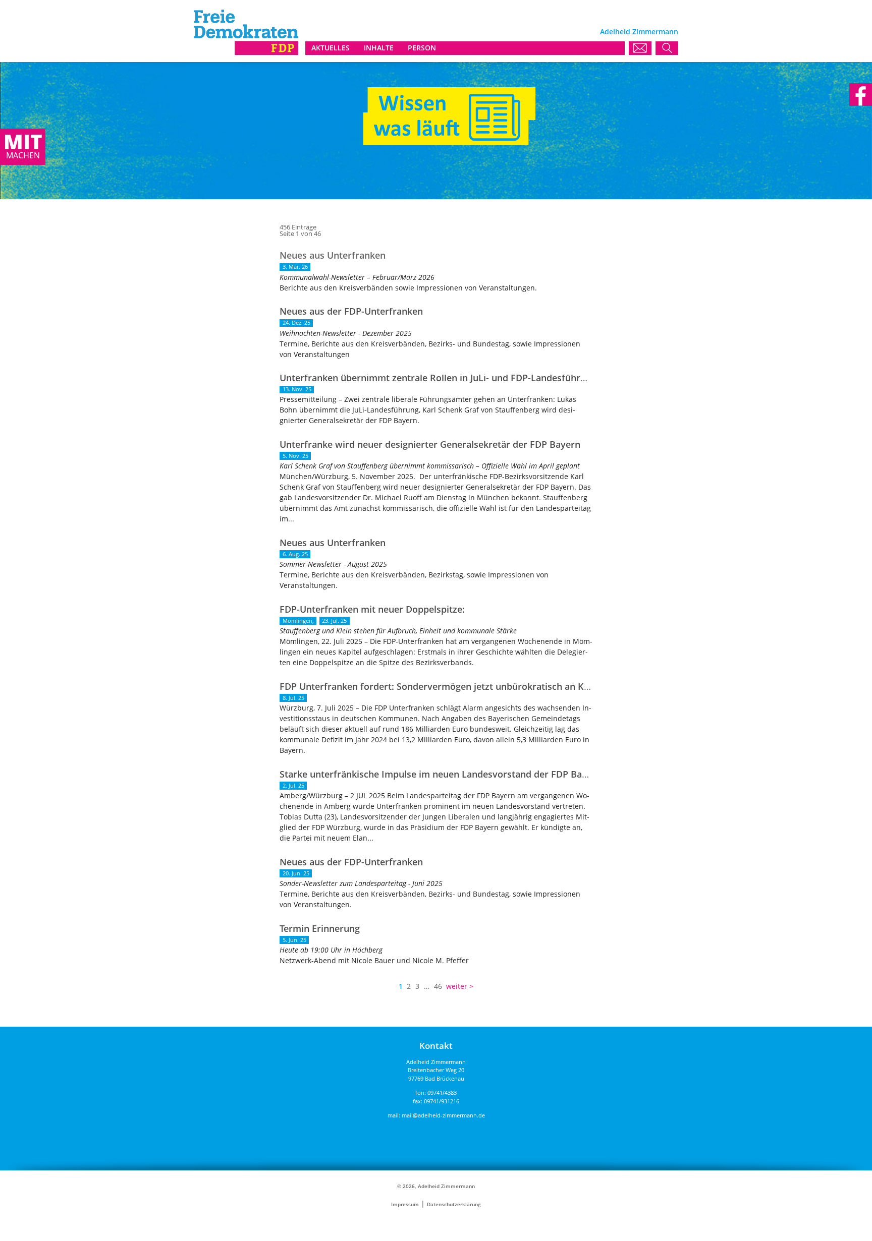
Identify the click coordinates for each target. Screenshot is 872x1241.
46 (438, 986)
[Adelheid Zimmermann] (246, 52)
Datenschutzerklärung (454, 1204)
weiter (456, 986)
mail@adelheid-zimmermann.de (443, 1115)
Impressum (405, 1204)
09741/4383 (442, 1092)
